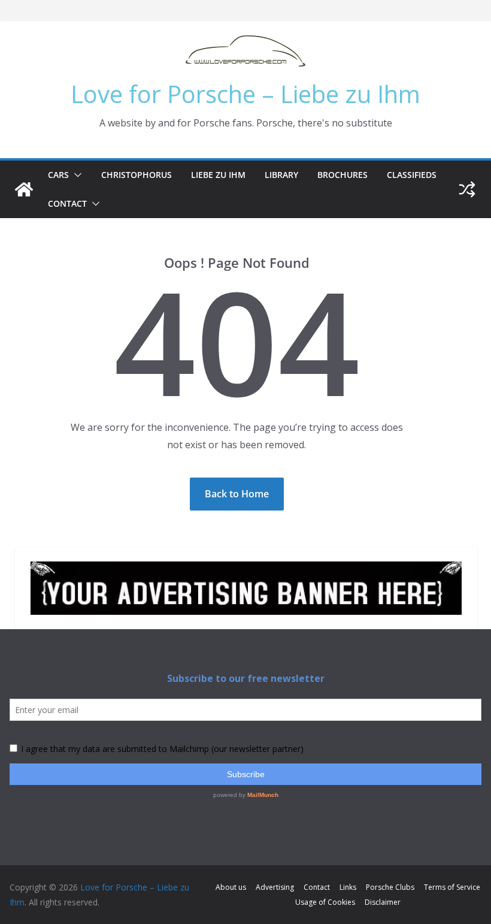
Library (281, 174)
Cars (58, 174)
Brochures (342, 174)
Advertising (275, 887)
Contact (67, 203)
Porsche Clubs (390, 887)
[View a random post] (467, 189)
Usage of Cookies (325, 902)
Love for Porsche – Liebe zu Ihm (245, 93)
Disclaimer (383, 902)
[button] (75, 175)
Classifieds (412, 174)
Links (348, 887)
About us (231, 887)
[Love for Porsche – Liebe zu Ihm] (24, 189)
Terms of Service (452, 887)
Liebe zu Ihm (218, 174)
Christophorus (136, 174)
